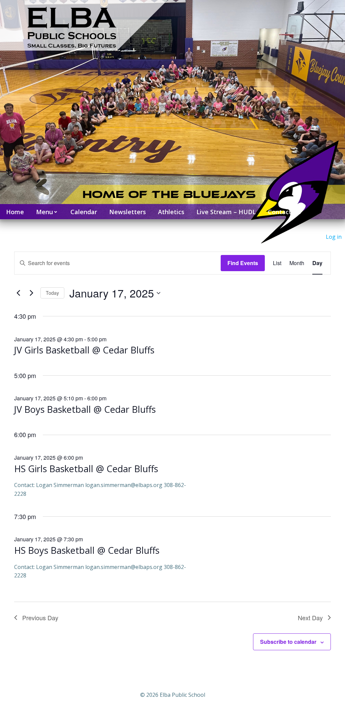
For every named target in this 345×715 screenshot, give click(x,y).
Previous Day (40, 617)
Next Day (310, 617)
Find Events (242, 263)
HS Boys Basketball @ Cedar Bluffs (86, 550)
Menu (44, 212)
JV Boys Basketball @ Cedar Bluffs (85, 409)
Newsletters (127, 212)
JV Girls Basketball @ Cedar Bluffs (84, 350)
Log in (334, 236)
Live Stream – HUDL (226, 212)
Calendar (83, 212)
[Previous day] (18, 293)
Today (52, 292)
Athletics (171, 212)
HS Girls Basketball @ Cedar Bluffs (86, 468)
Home (15, 212)
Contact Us (284, 212)
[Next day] (31, 293)
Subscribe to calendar (288, 642)
